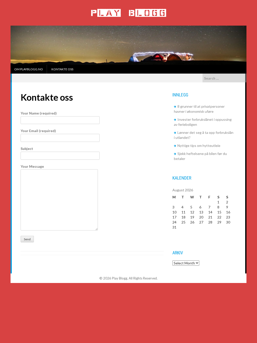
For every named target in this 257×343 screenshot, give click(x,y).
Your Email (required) (38, 131)
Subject (27, 148)
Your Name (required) (39, 113)
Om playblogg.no (28, 69)
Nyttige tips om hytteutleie (198, 145)
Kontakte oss (62, 69)
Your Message (32, 166)
